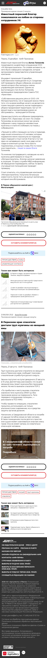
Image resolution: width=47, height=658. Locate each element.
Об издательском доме (13, 545)
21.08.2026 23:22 (7, 315)
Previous (3, 203)
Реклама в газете (29, 548)
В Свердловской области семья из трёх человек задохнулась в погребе (21, 444)
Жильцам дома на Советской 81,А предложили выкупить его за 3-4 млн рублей (26, 281)
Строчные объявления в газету (16, 561)
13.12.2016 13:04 (6, 9)
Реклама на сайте (10, 548)
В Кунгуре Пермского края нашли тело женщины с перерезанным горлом (23, 507)
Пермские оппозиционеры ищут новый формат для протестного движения (26, 302)
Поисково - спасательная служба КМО (16, 363)
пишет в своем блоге (27, 148)
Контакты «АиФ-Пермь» (13, 558)
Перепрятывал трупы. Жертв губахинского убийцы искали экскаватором (25, 528)
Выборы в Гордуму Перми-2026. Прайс (19, 572)
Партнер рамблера (20, 647)
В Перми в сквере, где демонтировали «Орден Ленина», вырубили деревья (26, 274)
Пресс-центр (31, 545)
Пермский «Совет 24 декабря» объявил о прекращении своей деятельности (24, 295)
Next (42, 203)
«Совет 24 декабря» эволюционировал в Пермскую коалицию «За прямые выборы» (24, 288)
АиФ (17, 55)
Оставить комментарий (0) (23, 243)
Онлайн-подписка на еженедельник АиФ (21, 554)
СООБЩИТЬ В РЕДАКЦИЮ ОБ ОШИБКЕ (18, 575)
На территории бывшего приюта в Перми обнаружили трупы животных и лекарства (24, 514)
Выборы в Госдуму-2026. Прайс (16, 564)
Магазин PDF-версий (11, 551)
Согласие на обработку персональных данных (20, 619)
